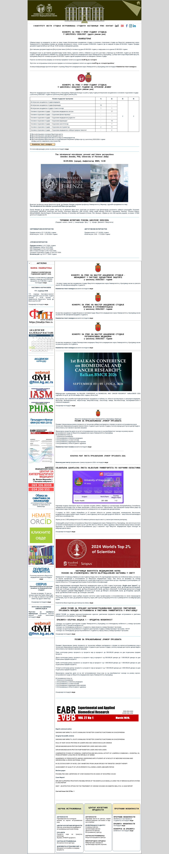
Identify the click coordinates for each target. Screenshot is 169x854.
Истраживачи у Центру (93, 832)
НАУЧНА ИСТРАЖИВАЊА (69, 809)
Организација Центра (92, 829)
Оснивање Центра (91, 827)
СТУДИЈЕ (57, 26)
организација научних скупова (95, 844)
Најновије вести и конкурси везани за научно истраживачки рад (69, 820)
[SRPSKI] (117, 26)
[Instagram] (131, 26)
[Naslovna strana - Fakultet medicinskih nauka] (84, 12)
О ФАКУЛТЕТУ (39, 26)
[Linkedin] (134, 26)
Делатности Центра (92, 830)
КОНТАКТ (109, 26)
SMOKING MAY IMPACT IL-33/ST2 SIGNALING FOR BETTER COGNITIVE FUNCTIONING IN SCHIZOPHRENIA (90, 732)
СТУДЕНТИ (81, 26)
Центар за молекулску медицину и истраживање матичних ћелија (69, 828)
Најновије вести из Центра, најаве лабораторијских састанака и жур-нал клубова (98, 820)
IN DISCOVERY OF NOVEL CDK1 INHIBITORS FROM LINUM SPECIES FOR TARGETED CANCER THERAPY (91, 763)
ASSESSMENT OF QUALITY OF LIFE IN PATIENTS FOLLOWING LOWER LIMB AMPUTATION (85, 767)
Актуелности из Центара (65, 843)
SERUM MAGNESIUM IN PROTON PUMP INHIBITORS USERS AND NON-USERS (81, 746)
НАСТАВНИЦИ (92, 26)
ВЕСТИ (49, 26)
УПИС (102, 26)
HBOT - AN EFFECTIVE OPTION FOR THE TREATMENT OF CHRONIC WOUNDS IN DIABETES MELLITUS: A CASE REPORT (94, 786)
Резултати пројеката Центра (95, 837)
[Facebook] (127, 26)
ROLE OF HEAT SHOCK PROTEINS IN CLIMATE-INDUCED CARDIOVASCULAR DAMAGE (84, 743)
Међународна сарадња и (94, 842)
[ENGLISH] (122, 26)
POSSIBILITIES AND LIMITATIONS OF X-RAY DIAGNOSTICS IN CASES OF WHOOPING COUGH (86, 774)
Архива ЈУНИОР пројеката (66, 838)
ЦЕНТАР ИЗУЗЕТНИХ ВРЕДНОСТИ (98, 809)
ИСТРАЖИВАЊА (68, 26)
